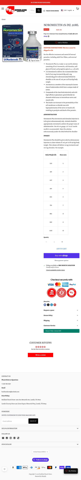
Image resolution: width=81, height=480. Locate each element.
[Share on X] (48, 305)
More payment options (61, 260)
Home (3, 19)
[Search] (39, 10)
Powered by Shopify (40, 476)
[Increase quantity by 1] (62, 242)
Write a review (40, 355)
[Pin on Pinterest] (55, 305)
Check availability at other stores (55, 270)
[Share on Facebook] (45, 305)
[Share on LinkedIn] (51, 305)
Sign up (33, 421)
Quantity (46, 237)
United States (39, 452)
